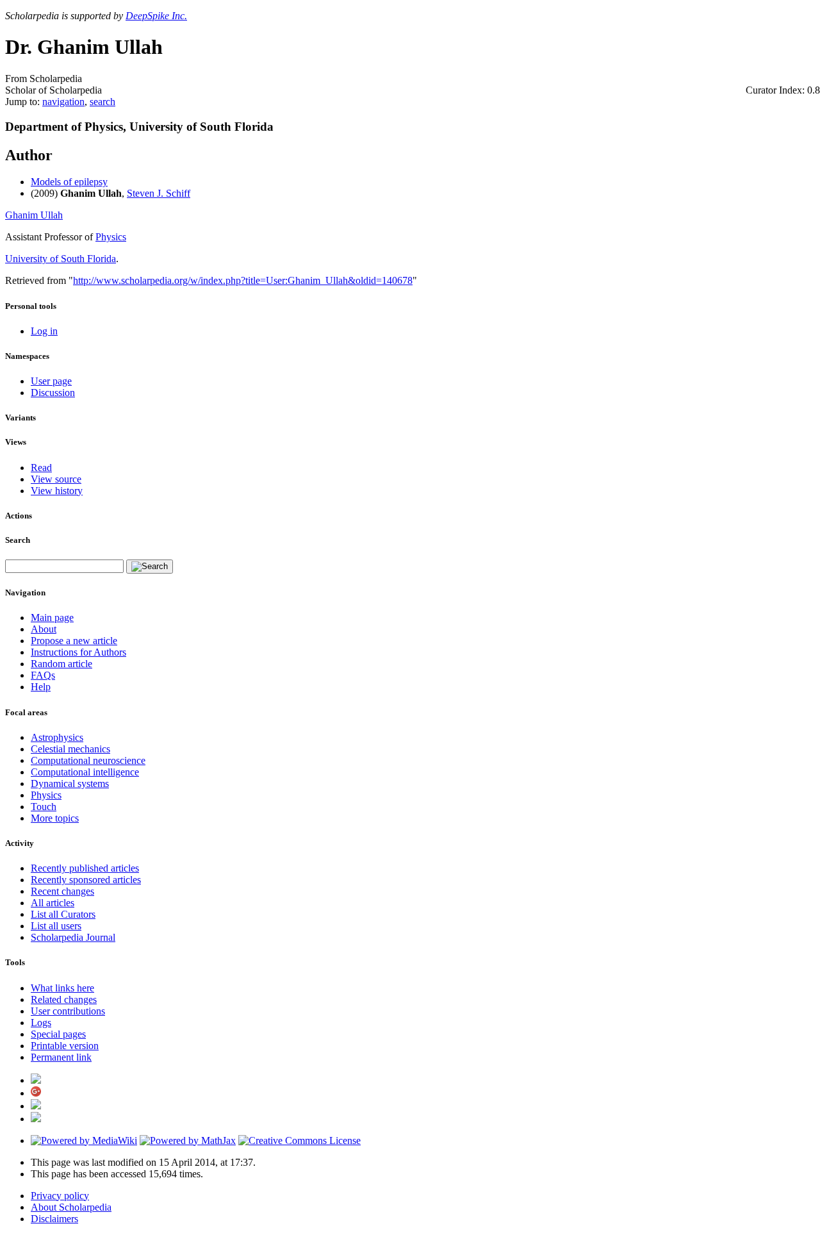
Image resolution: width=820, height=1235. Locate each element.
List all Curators (63, 914)
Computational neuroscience (88, 760)
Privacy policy (60, 1195)
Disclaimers (54, 1218)
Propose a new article (74, 640)
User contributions (68, 1011)
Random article (61, 663)
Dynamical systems (70, 783)
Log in (44, 331)
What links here (62, 987)
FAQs (43, 675)
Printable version (65, 1045)
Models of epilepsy (69, 181)
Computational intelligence (85, 772)
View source (56, 479)
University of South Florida (60, 258)
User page (51, 381)
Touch (43, 806)
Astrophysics (57, 737)
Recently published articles (85, 868)
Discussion (53, 392)
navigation (63, 101)
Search (17, 540)
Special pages (58, 1034)
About (43, 629)
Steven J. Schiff (158, 193)
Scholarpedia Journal (73, 937)
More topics (55, 818)
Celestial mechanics (70, 748)
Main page (52, 617)
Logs (41, 1022)
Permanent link (61, 1057)
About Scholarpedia (71, 1207)
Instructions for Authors (78, 652)
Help (41, 686)
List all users (56, 925)
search (102, 101)
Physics (110, 236)
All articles (52, 902)
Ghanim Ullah (34, 215)
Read (41, 467)
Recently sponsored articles (86, 879)
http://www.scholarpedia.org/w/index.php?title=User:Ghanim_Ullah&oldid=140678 (243, 280)
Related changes (64, 999)
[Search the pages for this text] (149, 566)
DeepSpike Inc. (156, 15)
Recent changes (62, 891)
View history (57, 490)
